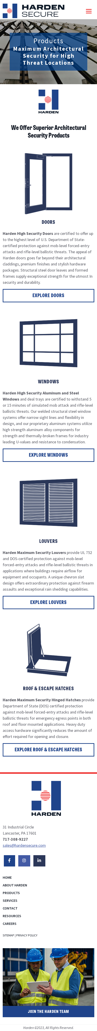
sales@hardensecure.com (24, 845)
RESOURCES (12, 916)
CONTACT (10, 908)
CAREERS (9, 923)
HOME (7, 877)
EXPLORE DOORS (48, 296)
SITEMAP (8, 935)
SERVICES (10, 900)
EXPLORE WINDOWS (48, 455)
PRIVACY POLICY (26, 935)
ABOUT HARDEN (15, 885)
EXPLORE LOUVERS (48, 603)
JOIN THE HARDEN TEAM (48, 1012)
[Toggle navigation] (88, 11)
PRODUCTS (11, 892)
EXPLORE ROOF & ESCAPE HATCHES (48, 750)
